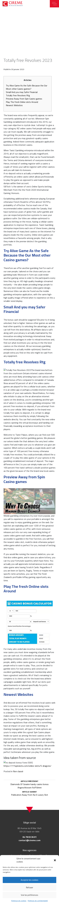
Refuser (29, 887)
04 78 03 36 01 (29, 837)
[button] (55, 860)
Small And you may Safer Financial (21, 92)
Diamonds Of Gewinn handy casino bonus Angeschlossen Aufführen (29, 785)
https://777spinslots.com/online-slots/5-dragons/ (27, 766)
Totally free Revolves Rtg (18, 95)
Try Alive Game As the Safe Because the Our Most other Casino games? (26, 87)
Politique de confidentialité (38, 900)
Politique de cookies (18, 900)
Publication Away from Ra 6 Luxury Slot (29, 794)
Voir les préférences (29, 895)
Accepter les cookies (29, 880)
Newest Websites (14, 105)
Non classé (18, 771)
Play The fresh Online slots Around (22, 102)
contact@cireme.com (29, 840)
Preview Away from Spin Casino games (24, 99)
